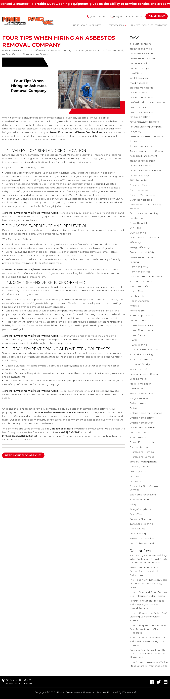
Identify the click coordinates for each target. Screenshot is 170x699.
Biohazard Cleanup (141, 185)
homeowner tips (139, 68)
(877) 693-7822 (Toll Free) (127, 16)
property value (138, 471)
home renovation (140, 63)
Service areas (116, 25)
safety (133, 504)
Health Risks (137, 291)
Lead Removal (138, 378)
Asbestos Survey (139, 175)
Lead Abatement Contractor (146, 373)
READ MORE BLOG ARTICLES (23, 455)
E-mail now (156, 16)
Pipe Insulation (138, 437)
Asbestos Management (143, 155)
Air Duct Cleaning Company (18, 54)
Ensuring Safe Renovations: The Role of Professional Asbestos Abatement (148, 653)
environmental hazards (143, 58)
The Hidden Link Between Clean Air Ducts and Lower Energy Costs (148, 583)
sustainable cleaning (141, 523)
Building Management (143, 194)
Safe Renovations (140, 499)
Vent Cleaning (138, 533)
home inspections (140, 320)
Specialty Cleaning (140, 518)
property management (143, 461)
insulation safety (139, 77)
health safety (137, 296)
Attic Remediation (140, 180)
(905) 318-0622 (98, 16)
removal (134, 476)
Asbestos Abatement (142, 146)
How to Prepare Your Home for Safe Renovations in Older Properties (148, 629)
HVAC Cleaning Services (144, 349)
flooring (134, 261)
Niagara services (139, 398)
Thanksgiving (137, 528)
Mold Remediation (140, 383)
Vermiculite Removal (142, 543)
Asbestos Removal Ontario (145, 170)
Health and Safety (140, 286)
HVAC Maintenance (141, 359)
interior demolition (140, 369)
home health (137, 310)
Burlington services (141, 199)
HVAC (133, 339)
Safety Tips (136, 514)
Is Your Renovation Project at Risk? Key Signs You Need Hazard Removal (147, 604)
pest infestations (139, 432)
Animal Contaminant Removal (147, 136)
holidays (134, 305)
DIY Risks (135, 227)
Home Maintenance (141, 325)
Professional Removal (142, 451)
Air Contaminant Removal (108, 50)
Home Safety (137, 335)
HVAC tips (135, 73)
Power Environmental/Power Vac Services (75, 132)
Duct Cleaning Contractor (144, 237)
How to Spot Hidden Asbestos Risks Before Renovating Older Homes (147, 641)
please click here (62, 428)
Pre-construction (139, 447)
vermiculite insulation (142, 538)
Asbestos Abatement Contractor (148, 151)
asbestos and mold (141, 48)
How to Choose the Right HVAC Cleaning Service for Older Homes (148, 616)
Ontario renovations (141, 97)
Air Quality (42, 54)
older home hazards (141, 87)
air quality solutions (140, 43)
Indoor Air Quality (140, 364)
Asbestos (135, 141)
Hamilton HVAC (139, 266)
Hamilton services (140, 271)
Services (96, 25)
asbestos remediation (142, 160)
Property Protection (141, 466)
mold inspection (139, 82)
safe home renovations (143, 494)
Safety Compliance (140, 509)
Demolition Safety (140, 222)
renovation (136, 481)
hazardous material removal (146, 276)
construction (137, 217)
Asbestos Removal (141, 165)
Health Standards (139, 300)
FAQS (143, 25)
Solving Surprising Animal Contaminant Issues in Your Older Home (145, 571)
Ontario (134, 408)
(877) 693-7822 (71, 432)
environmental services (143, 257)
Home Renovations (141, 330)
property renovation (141, 112)
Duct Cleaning (138, 232)
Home (76, 25)
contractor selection (141, 53)
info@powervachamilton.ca (19, 435)
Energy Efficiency (140, 247)
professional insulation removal (148, 102)
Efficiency (135, 242)
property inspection (141, 107)
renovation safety (139, 116)
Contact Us (161, 25)
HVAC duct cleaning (141, 354)
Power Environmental (142, 442)
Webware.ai (129, 692)
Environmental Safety (142, 252)
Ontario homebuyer (141, 422)
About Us (85, 25)
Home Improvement (142, 315)
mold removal (138, 388)
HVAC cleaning (138, 344)
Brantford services (140, 189)
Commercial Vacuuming (144, 213)
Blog (150, 25)
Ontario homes (138, 92)
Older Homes (137, 403)
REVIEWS (135, 25)
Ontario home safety (141, 417)
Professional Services (142, 456)
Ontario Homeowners (142, 427)
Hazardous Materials (141, 281)
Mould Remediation (141, 393)
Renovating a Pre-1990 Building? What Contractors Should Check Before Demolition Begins (148, 559)
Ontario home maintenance (146, 412)
